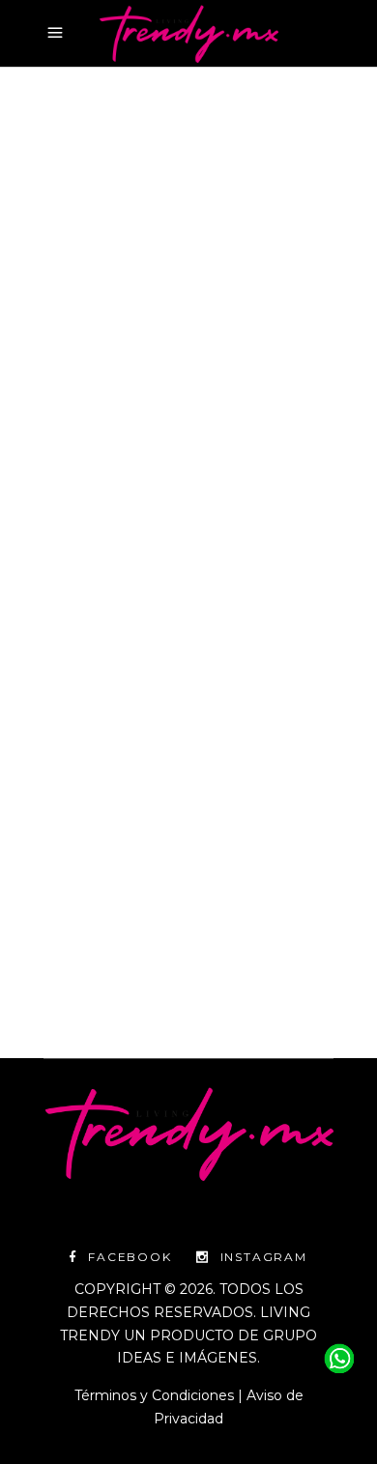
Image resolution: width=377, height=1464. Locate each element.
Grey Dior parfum (149, 418)
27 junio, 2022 (88, 371)
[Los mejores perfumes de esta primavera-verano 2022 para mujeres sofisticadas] (189, 224)
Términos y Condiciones (154, 1395)
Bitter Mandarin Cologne (129, 394)
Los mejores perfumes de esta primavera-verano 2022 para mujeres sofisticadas (173, 568)
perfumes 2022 (246, 486)
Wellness (188, 371)
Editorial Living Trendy (140, 917)
